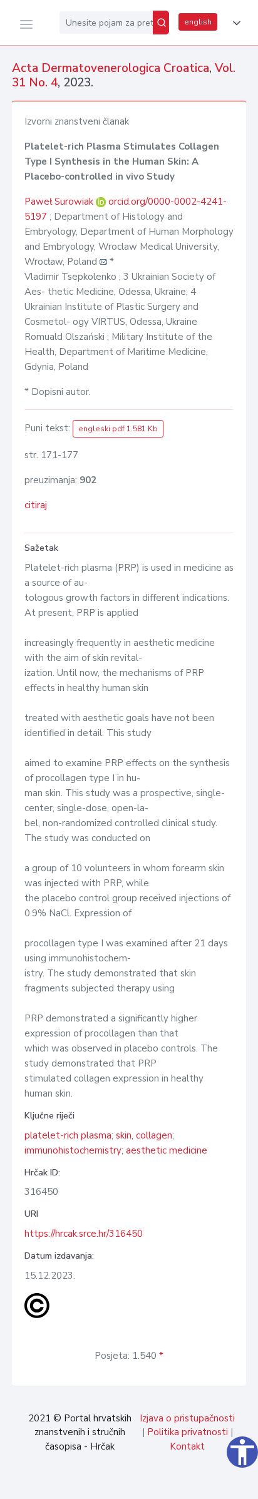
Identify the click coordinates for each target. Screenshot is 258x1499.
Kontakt (187, 1446)
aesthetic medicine (166, 1150)
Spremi (161, 1482)
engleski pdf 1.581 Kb (118, 429)
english (198, 22)
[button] (234, 23)
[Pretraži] (161, 22)
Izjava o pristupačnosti (187, 1418)
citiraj (35, 505)
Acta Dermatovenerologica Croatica (110, 68)
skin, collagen (144, 1135)
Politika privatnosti (187, 1432)
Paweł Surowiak (60, 201)
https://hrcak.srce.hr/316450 (83, 1233)
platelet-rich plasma (67, 1135)
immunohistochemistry (72, 1150)
